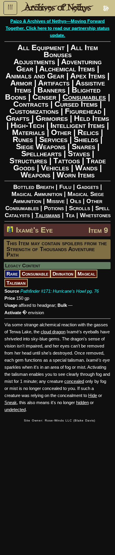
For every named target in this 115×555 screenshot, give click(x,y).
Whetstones (95, 215)
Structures (28, 160)
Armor (21, 82)
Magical (86, 273)
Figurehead (83, 111)
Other (61, 132)
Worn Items (76, 174)
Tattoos (66, 160)
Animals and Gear (35, 75)
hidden (82, 402)
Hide (92, 395)
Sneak (10, 402)
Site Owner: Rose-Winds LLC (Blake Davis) (59, 420)
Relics (88, 132)
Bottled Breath (33, 187)
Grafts (17, 118)
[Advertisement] (57, 485)
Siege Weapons (40, 146)
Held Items (91, 118)
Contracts (30, 104)
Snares (83, 146)
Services (53, 139)
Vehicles (55, 167)
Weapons (35, 174)
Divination (62, 273)
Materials (28, 132)
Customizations (34, 111)
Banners (51, 89)
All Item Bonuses (71, 51)
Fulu (65, 187)
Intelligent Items (77, 125)
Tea (70, 215)
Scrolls (79, 208)
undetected (15, 409)
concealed (74, 381)
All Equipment (41, 47)
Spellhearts (41, 153)
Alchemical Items (67, 68)
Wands (86, 167)
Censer (44, 97)
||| (10, 7)
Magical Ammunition (37, 194)
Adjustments (34, 61)
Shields (86, 139)
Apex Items (87, 75)
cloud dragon (53, 331)
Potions (54, 208)
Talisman (16, 283)
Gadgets (87, 187)
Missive (56, 201)
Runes (23, 139)
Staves (79, 153)
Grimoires (52, 118)
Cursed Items (76, 104)
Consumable (35, 273)
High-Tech (27, 125)
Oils (75, 201)
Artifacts (54, 82)
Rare (12, 273)
